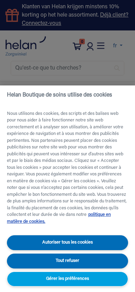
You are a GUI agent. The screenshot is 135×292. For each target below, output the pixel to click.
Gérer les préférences (67, 278)
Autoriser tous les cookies (67, 242)
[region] (67, 188)
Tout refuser (67, 260)
